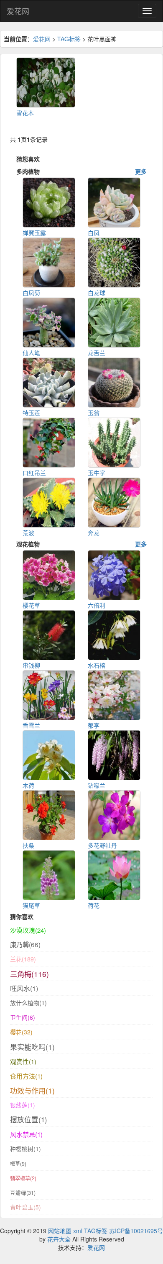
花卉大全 (59, 1239)
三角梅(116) (29, 974)
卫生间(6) (22, 1017)
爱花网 (18, 10)
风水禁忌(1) (26, 1134)
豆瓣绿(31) (23, 1192)
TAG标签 (69, 39)
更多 (141, 171)
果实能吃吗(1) (32, 1046)
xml (77, 1230)
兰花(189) (23, 959)
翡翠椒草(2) (23, 1177)
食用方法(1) (26, 1075)
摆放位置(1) (28, 1119)
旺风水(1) (24, 988)
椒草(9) (18, 1163)
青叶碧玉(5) (25, 1207)
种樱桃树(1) (25, 1148)
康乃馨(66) (25, 944)
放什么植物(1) (28, 1003)
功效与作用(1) (32, 1090)
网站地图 (59, 1230)
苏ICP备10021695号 (136, 1230)
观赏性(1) (23, 1061)
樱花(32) (21, 1032)
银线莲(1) (22, 1105)
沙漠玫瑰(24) (28, 930)
